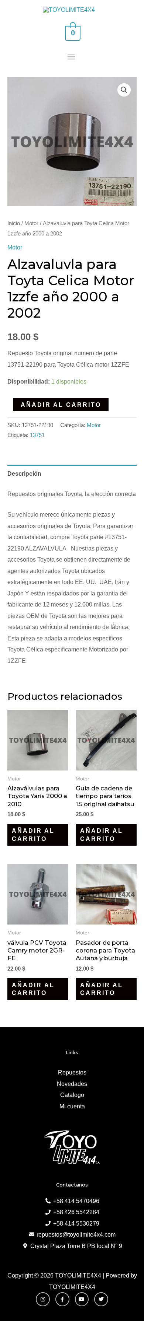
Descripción (24, 473)
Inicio (13, 223)
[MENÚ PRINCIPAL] (72, 57)
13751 (37, 435)
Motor (31, 223)
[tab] (72, 473)
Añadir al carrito (61, 404)
